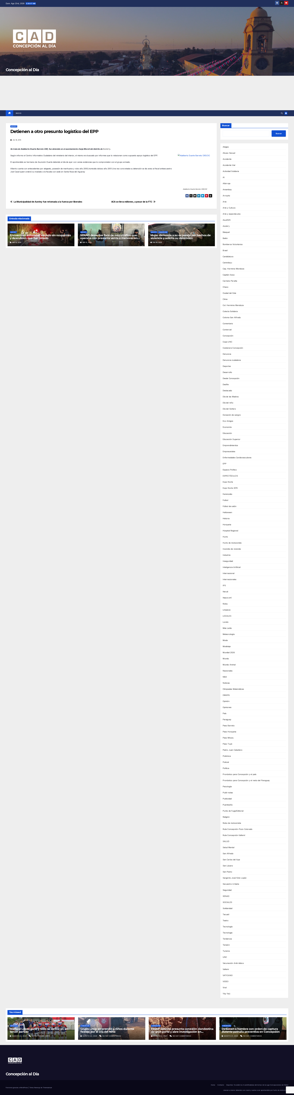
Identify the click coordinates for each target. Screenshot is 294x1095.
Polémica (227, 756)
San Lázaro (228, 866)
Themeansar (47, 1087)
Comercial (227, 329)
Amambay (227, 189)
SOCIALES (227, 902)
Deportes (227, 366)
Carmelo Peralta (230, 281)
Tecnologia (227, 933)
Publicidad (227, 799)
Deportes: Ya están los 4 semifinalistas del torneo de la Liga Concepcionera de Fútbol (257, 1085)
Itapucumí (227, 598)
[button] (282, 113)
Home (213, 1085)
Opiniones (227, 707)
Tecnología (228, 926)
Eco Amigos (228, 421)
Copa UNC (227, 342)
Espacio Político (230, 470)
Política (226, 768)
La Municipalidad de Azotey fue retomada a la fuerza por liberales (48, 201)
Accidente (227, 159)
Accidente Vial (229, 165)
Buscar (226, 125)
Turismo (226, 951)
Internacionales (229, 579)
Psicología (227, 786)
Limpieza (226, 610)
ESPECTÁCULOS (230, 476)
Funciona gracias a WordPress (17, 1087)
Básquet (226, 232)
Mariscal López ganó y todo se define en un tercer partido (39, 1030)
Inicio (18, 113)
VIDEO (226, 981)
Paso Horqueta (229, 732)
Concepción (163, 232)
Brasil (225, 250)
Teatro (226, 920)
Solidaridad (227, 908)
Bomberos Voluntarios (233, 244)
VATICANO (228, 975)
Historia (226, 518)
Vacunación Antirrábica (233, 963)
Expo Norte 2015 (230, 488)
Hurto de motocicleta (232, 543)
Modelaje (227, 646)
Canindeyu (227, 262)
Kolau (225, 604)
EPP (224, 464)
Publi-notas (228, 792)
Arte (225, 202)
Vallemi (226, 969)
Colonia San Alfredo (232, 317)
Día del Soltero (229, 409)
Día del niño (228, 403)
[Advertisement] (147, 93)
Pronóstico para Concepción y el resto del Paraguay (246, 780)
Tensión (226, 945)
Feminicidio (227, 494)
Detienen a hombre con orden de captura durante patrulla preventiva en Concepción (251, 1030)
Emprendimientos (230, 445)
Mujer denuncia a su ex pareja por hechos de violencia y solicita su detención (180, 237)
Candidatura (228, 256)
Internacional (229, 573)
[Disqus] (111, 283)
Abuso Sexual (229, 153)
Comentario (228, 323)
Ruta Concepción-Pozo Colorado (237, 829)
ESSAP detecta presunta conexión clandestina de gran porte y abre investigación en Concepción (182, 1031)
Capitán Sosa (228, 275)
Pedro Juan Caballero (232, 750)
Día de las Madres (231, 396)
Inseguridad (228, 561)
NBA (225, 677)
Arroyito (226, 195)
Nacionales (228, 671)
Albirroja (226, 183)
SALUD (226, 841)
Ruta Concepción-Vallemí (234, 835)
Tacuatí (226, 914)
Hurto (225, 537)
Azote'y (14, 126)
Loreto (226, 622)
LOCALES (227, 616)
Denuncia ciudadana (232, 360)
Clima (225, 299)
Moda (225, 640)
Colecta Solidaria (230, 311)
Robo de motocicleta (232, 823)
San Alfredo (228, 853)
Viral (225, 987)
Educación (227, 433)
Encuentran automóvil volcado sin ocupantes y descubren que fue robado (40, 237)
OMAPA (226, 695)
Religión (226, 817)
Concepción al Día (22, 69)
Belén (225, 238)
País (224, 713)
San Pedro (227, 872)
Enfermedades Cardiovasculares (237, 457)
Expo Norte (228, 482)
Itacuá (225, 591)
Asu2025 (226, 220)
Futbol (225, 500)
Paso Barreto (229, 725)
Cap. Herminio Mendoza (233, 269)
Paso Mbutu (228, 738)
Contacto (220, 1085)
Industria (226, 555)
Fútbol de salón (229, 506)
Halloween (227, 512)
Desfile (226, 384)
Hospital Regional (230, 531)
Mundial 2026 (229, 652)
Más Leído (227, 628)
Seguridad (227, 890)
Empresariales (229, 451)
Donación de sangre (232, 415)
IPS (224, 585)
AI (224, 177)
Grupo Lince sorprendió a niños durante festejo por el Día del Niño (107, 1030)
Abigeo (226, 147)
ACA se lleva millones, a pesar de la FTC (131, 201)
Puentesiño (228, 805)
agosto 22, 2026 (19, 1036)
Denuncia (227, 354)
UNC (225, 957)
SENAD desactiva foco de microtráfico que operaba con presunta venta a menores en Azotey (109, 238)
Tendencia (227, 939)
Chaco (225, 287)
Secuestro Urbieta (231, 884)
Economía (227, 427)
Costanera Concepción (233, 348)
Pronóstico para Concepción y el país (239, 774)
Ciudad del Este (229, 293)
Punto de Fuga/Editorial (233, 811)
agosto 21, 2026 (160, 1036)
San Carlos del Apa (231, 859)
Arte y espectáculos (232, 214)
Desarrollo (227, 372)
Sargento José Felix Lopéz (235, 878)
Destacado (227, 390)
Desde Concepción (231, 378)
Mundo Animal (229, 665)
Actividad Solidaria (231, 171)
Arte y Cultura (229, 208)
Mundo (226, 658)
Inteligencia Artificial (232, 567)
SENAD (226, 896)
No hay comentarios (41, 1036)
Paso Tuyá (227, 744)
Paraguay (227, 719)
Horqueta (227, 524)
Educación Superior (231, 439)
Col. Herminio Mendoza (233, 305)
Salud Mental (228, 847)
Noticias (226, 683)
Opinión (226, 701)
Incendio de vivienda (232, 549)
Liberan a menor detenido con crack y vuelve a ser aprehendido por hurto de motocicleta (255, 1090)
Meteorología (229, 634)
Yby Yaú (226, 993)
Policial (226, 762)
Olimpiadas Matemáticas (233, 689)
